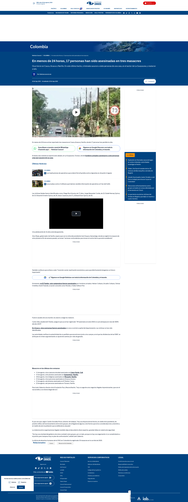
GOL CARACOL (75, 8)
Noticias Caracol (36, 55)
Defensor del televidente (94, 464)
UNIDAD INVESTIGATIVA (93, 8)
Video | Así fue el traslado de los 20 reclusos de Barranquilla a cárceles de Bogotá (140, 170)
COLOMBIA (63, 8)
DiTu (61, 475)
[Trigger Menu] (34, 3)
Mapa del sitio (91, 478)
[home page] (94, 3)
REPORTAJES (118, 8)
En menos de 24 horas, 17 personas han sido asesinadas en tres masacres (70, 55)
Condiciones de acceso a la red (126, 461)
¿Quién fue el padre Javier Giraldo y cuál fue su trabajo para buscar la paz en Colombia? (141, 179)
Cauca (51, 443)
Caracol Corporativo (65, 487)
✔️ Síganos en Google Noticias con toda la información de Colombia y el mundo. (78, 277)
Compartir (150, 81)
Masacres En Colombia (65, 443)
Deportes (23, 482)
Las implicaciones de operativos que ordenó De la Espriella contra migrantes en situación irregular (79, 173)
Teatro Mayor (63, 481)
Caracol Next (63, 490)
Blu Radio (62, 464)
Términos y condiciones (124, 473)
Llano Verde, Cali (76, 372)
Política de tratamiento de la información (128, 467)
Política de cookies (123, 470)
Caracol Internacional (65, 484)
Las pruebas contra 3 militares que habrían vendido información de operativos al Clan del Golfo (78, 184)
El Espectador (63, 478)
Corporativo (121, 475)
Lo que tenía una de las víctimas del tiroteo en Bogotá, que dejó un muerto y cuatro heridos (141, 196)
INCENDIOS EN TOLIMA (62, 13)
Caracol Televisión (64, 461)
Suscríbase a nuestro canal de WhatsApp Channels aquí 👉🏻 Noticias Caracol (53, 148)
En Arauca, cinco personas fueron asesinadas (49, 328)
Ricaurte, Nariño (71, 377)
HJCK (61, 473)
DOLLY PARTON (98, 13)
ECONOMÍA (107, 8)
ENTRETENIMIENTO (131, 8)
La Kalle (62, 470)
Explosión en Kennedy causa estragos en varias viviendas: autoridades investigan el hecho (140, 162)
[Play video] (76, 112)
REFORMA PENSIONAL (77, 13)
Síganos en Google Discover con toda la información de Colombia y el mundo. (97, 148)
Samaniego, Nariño (71, 375)
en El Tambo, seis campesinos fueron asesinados (58, 283)
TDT (89, 467)
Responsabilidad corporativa (125, 464)
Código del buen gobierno (94, 470)
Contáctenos (91, 473)
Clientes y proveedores (93, 475)
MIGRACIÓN (89, 13)
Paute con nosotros (93, 481)
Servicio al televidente (93, 461)
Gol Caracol (63, 467)
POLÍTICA (53, 8)
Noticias (14, 482)
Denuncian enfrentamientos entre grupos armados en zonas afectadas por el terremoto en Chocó (141, 188)
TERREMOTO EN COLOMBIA (113, 13)
